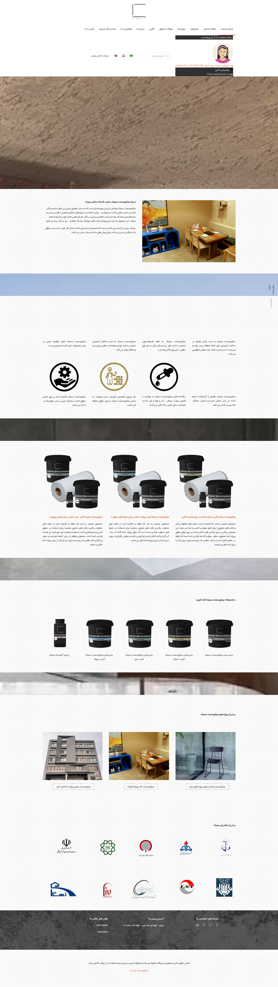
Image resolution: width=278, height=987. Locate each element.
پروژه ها (181, 28)
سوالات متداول (166, 28)
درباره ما (140, 28)
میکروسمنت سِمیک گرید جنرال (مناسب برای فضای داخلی (209, 516)
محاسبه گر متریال (107, 28)
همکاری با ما (126, 28)
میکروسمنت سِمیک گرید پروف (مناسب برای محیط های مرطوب (140, 516)
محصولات (194, 28)
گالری (151, 28)
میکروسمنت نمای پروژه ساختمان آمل (73, 786)
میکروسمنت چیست (139, 970)
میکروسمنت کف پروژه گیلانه (140, 786)
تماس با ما (89, 28)
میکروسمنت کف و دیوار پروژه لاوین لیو (207, 786)
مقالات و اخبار (210, 28)
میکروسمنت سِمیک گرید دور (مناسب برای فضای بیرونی (76, 516)
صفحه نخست (227, 28)
